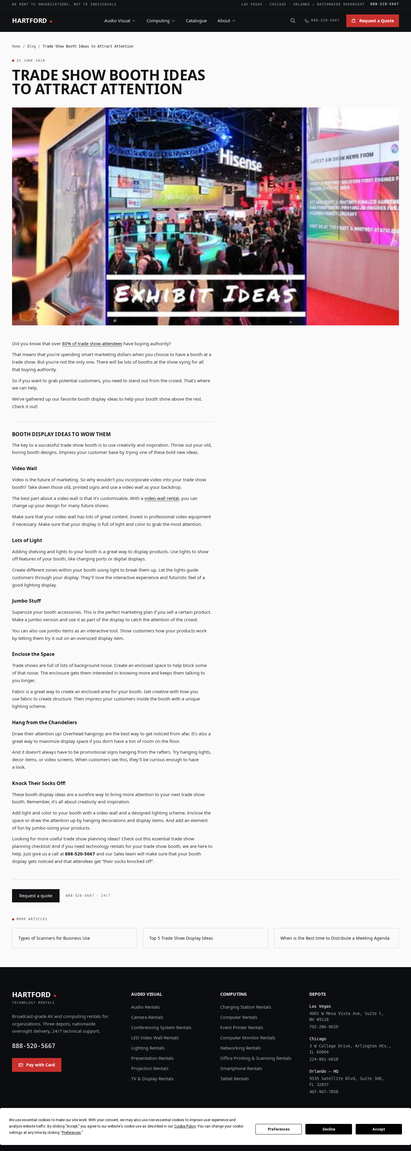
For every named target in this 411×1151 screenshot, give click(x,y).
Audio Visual (117, 20)
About (224, 20)
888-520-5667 (384, 4)
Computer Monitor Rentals (247, 1038)
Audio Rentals (145, 1007)
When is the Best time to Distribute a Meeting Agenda (335, 938)
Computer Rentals (238, 1017)
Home (16, 46)
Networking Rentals (240, 1048)
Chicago (278, 4)
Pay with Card (40, 1065)
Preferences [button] (71, 1133)
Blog (31, 46)
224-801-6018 (323, 1059)
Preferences (279, 1129)
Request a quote (35, 895)
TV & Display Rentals (152, 1078)
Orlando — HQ (323, 1071)
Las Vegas (252, 4)
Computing (158, 20)
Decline (329, 1129)
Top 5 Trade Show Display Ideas (181, 938)
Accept (378, 1129)
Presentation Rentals (152, 1058)
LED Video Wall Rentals (155, 1038)
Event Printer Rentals (241, 1027)
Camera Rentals (147, 1017)
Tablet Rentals (234, 1078)
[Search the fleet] (293, 20)
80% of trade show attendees (92, 343)
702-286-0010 (323, 1026)
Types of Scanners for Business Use (54, 938)
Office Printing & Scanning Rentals (255, 1058)
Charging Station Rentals (245, 1007)
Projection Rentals (149, 1068)
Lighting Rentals (148, 1048)
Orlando (301, 4)
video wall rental (161, 498)
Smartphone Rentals (241, 1068)
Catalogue (196, 20)
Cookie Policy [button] (185, 1126)
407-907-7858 (323, 1091)
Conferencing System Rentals (161, 1027)
